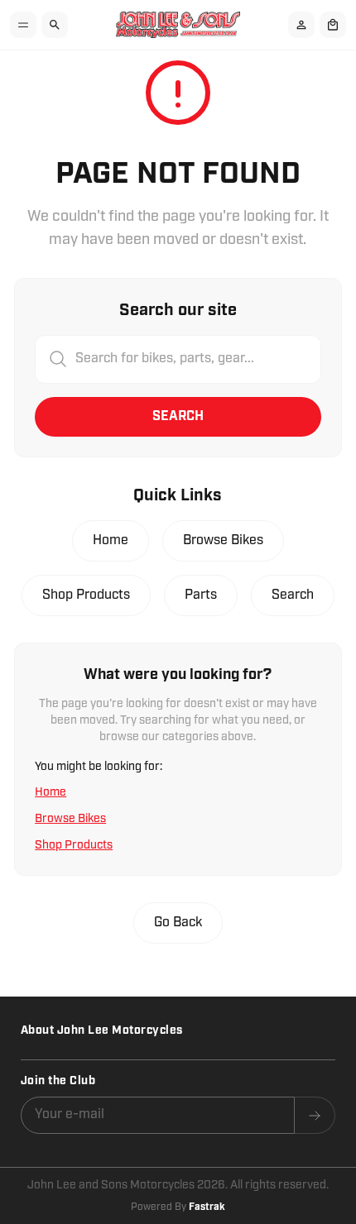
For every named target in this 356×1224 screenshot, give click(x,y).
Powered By (178, 1207)
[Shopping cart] (333, 25)
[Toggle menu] (23, 25)
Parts (201, 595)
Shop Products (86, 595)
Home (110, 540)
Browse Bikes (223, 540)
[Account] (301, 25)
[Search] (54, 25)
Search (178, 416)
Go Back (178, 922)
